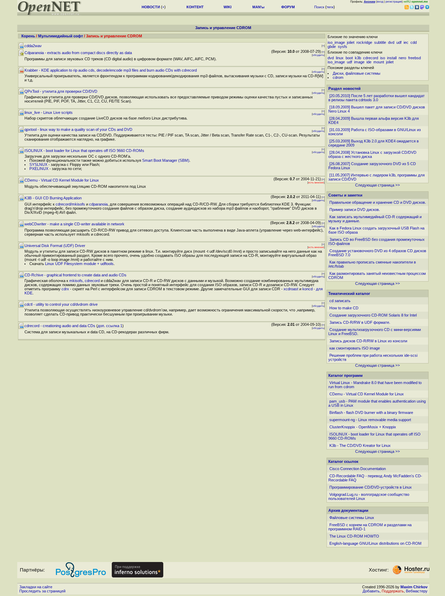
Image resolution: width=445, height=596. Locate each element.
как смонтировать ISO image (354, 348)
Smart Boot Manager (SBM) (165, 160)
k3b (358, 58)
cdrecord (370, 58)
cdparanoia (98, 204)
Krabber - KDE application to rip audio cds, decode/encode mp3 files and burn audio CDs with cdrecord (110, 70)
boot (349, 58)
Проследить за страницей (42, 591)
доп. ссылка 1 (110, 326)
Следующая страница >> (377, 185)
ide (368, 62)
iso (382, 58)
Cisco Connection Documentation (357, 469)
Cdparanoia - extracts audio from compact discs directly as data (78, 53)
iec (406, 42)
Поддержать (393, 591)
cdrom (338, 77)
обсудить (318, 55)
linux (340, 58)
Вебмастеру (416, 591)
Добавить (371, 591)
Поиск (319, 7)
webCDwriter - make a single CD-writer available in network (74, 224)
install (392, 58)
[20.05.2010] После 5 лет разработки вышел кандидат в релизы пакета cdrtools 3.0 (376, 98)
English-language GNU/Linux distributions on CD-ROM (375, 543)
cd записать (339, 301)
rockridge (364, 42)
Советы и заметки (345, 195)
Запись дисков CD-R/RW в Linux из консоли (368, 341)
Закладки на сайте (35, 587)
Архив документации (348, 510)
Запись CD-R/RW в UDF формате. (359, 322)
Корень (28, 36)
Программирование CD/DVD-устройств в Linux (370, 487)
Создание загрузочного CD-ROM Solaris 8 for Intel (373, 315)
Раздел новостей (344, 89)
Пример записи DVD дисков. (354, 210)
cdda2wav (33, 46)
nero (402, 58)
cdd (413, 42)
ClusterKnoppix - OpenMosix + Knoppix (362, 427)
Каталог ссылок (343, 461)
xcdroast (291, 289)
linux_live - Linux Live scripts (48, 112)
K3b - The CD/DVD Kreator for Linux (360, 446)
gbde (332, 47)
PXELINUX (38, 169)
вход (380, 1)
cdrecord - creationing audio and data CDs (59, 326)
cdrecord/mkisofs (70, 204)
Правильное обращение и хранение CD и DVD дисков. (377, 202)
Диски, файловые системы (356, 73)
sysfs (342, 47)
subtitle (380, 42)
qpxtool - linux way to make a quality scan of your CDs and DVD (78, 129)
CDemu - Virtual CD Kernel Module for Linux (61, 180)
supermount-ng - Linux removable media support (370, 420)
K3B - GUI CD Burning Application (53, 198)
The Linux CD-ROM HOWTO (354, 536)
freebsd (414, 58)
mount (378, 62)
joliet (350, 42)
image (359, 62)
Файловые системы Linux (351, 518)
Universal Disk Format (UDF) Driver (54, 246)
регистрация (394, 1)
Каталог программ (345, 375)
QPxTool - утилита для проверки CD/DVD (60, 91)
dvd (391, 42)
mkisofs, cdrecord (84, 281)
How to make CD (343, 308)
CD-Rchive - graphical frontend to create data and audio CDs (75, 275)
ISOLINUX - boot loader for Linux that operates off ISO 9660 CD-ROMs (84, 151)
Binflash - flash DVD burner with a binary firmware (371, 413)
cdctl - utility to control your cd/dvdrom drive (61, 304)
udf (398, 42)
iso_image (336, 42)
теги (330, 7)
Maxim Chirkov (413, 587)
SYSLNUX (38, 165)
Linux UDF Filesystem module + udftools (79, 264)
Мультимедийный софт (60, 36)
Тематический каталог (349, 294)
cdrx (65, 289)
